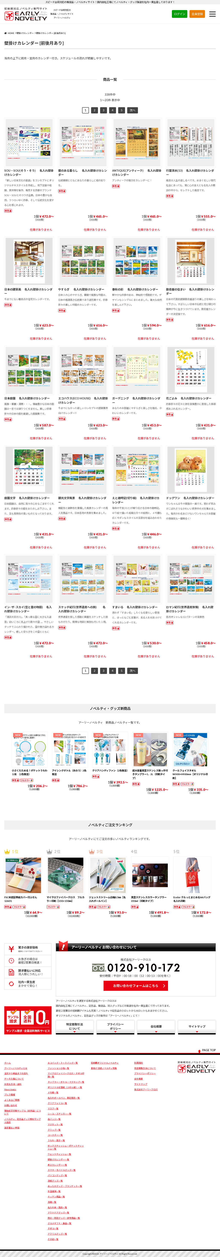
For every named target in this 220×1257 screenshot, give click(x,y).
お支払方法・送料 (12, 1084)
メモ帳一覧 (53, 1092)
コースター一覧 (55, 1135)
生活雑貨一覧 (54, 1191)
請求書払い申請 (11, 1127)
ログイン (179, 14)
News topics (10, 1089)
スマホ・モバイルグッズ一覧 (62, 1170)
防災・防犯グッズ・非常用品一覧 (64, 1218)
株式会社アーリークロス (146, 1089)
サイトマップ (140, 1084)
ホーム (7, 1063)
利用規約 (138, 1063)
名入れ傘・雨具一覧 (57, 1207)
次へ (132, 110)
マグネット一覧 (55, 1124)
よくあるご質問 (11, 1100)
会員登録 (197, 14)
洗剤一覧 (52, 1202)
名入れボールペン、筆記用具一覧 (64, 1098)
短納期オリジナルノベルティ (105, 1063)
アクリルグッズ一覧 (57, 1234)
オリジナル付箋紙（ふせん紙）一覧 (65, 1087)
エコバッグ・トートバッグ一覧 (63, 1063)
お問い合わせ (10, 1105)
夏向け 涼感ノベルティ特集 (104, 1068)
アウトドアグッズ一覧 (58, 1212)
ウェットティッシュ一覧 (59, 1154)
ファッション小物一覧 (58, 1068)
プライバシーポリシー (145, 1073)
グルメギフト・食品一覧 (59, 1223)
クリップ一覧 (54, 1130)
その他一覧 (53, 1239)
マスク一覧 (53, 1108)
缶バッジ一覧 (54, 1119)
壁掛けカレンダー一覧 (58, 1159)
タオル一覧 (53, 1228)
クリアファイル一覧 (57, 1103)
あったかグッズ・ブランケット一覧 (65, 1186)
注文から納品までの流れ (16, 1073)
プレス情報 (9, 1094)
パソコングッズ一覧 (57, 1175)
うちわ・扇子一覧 (56, 1140)
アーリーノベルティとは (15, 1068)
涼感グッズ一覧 (55, 1180)
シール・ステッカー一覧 (59, 1113)
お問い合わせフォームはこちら (135, 986)
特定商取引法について (145, 1068)
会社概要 (138, 1078)
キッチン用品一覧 (56, 1196)
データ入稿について (14, 1078)
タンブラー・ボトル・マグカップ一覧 (66, 1082)
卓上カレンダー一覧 (57, 1165)
